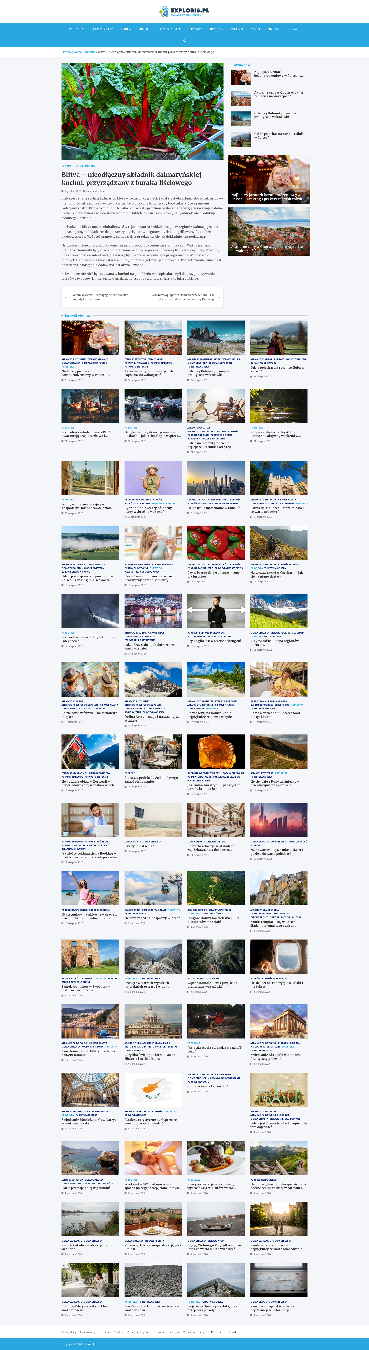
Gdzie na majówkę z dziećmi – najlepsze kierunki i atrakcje (210, 445)
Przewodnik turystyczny (265, 1046)
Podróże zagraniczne (137, 503)
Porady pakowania (233, 773)
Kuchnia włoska (277, 701)
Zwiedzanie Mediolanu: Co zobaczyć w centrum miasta (89, 1121)
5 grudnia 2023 (73, 191)
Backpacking (77, 29)
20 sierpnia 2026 (74, 513)
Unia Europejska (221, 636)
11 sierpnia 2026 (74, 862)
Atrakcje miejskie (72, 1111)
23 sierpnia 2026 (74, 380)
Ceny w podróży (219, 564)
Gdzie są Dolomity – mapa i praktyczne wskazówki (275, 115)
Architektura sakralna (156, 1043)
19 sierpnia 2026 (262, 516)
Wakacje (170, 503)
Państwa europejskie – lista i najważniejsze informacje (272, 1308)
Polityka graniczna (198, 636)
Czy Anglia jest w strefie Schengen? (214, 641)
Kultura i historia (92, 1046)
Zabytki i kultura (291, 917)
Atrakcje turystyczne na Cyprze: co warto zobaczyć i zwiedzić (151, 1121)
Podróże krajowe (296, 359)
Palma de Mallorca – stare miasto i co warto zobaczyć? (277, 510)
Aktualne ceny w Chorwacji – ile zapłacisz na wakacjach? (278, 94)
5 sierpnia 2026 (136, 1128)
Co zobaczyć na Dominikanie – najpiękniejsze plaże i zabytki (210, 715)
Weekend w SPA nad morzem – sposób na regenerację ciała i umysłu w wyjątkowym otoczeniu (153, 1188)
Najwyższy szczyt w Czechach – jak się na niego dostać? (276, 574)
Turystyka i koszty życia (228, 568)
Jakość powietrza (93, 568)
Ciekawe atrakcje (98, 359)
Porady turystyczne (169, 29)
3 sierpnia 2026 (136, 1193)
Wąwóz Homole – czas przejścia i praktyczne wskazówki (212, 985)
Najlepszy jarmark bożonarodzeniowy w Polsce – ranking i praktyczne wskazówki (279, 75)
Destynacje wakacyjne (138, 499)
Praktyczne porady (198, 780)
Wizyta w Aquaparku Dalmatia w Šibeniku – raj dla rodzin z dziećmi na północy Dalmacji (183, 297)
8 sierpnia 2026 (262, 930)
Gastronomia (258, 701)
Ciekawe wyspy (195, 708)
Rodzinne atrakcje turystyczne (206, 438)
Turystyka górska (198, 366)
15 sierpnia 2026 (262, 649)
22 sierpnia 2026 (137, 380)
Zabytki (255, 29)
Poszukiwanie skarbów (226, 776)
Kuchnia (78, 166)
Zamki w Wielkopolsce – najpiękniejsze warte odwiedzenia (276, 1247)
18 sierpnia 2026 (137, 585)
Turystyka (216, 29)
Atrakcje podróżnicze (200, 701)
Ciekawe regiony (197, 362)
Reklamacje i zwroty (74, 848)
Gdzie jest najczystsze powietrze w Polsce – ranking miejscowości (88, 578)
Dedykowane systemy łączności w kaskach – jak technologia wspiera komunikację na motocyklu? (151, 436)
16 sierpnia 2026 (137, 653)
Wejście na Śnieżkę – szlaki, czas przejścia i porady (212, 1308)
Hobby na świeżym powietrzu (204, 773)
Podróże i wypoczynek (74, 909)
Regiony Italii (133, 712)
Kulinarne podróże (261, 704)
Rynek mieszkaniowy (226, 503)
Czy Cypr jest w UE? (139, 846)
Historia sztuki (157, 1046)
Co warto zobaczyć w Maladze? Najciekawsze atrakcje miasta (210, 848)
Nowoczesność (298, 841)
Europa (66, 166)
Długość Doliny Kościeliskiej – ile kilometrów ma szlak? (213, 920)
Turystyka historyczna (264, 913)
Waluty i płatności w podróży (142, 571)
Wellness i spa (272, 636)
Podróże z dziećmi (221, 435)
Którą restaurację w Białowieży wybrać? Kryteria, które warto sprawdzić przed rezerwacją (210, 1188)
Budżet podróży (71, 978)
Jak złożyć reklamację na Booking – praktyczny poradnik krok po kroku (89, 855)
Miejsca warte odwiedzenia (224, 1078)
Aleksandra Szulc (96, 191)
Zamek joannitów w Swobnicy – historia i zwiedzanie (86, 988)
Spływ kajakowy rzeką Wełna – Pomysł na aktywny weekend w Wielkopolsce (274, 436)
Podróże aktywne (288, 564)
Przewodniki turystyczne (140, 640)
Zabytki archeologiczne (264, 917)
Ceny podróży (155, 359)
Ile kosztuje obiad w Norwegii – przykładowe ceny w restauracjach (88, 783)
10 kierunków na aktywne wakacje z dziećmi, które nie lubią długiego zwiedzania (89, 918)
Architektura (258, 909)
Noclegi (143, 29)
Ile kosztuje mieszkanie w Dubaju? (213, 508)
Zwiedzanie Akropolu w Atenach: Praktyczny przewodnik (275, 1057)
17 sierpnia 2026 (262, 581)
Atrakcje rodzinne (261, 359)
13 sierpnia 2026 (262, 722)
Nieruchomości (219, 499)
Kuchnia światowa (100, 773)
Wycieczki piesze (209, 978)
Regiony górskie (197, 909)
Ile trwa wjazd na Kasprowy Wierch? (152, 918)
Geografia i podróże (220, 362)
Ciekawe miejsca (103, 29)
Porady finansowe (161, 362)
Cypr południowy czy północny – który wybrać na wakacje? (150, 510)
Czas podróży (132, 909)
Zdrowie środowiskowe (76, 571)
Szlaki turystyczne (261, 773)
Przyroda (196, 29)
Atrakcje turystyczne (263, 499)
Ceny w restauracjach (74, 773)
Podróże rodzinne (198, 435)
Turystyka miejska (261, 1050)
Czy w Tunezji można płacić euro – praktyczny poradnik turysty (151, 578)
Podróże (279, 359)
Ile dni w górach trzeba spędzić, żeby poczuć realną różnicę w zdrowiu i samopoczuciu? (278, 1188)
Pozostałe (274, 29)
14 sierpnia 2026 (137, 725)
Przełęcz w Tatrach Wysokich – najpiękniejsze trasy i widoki (148, 985)
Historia (273, 909)
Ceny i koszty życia (135, 359)
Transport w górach (154, 909)
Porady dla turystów (137, 564)
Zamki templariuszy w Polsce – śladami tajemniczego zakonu (274, 924)
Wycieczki (237, 29)
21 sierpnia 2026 (262, 376)
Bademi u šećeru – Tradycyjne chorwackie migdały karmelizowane (99, 297)
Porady (90, 166)
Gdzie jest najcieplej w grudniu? (86, 1188)
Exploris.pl (88, 1344)
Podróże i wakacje (198, 1081)
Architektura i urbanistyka (203, 359)
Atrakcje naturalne (73, 564)
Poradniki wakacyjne (137, 362)
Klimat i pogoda (91, 1183)
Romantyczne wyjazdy (263, 362)
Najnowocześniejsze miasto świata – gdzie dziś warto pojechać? (278, 851)
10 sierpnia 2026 (262, 858)
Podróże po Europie (282, 503)
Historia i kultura (135, 1046)
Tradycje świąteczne (94, 362)
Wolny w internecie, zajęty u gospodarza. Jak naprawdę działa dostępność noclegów (87, 508)
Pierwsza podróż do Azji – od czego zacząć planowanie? (151, 779)
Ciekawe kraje (156, 632)
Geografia (298, 632)
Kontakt (294, 29)
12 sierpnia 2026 (199, 794)
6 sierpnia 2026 (199, 1056)
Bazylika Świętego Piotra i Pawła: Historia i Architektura (150, 1057)
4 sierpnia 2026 (262, 1132)
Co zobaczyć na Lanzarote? (207, 1086)
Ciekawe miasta (287, 499)
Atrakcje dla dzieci (198, 427)
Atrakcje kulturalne (74, 359)
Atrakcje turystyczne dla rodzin (207, 431)
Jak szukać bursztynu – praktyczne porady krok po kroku (213, 787)
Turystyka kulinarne (262, 708)
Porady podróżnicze (97, 841)
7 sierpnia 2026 (73, 1060)
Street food (281, 704)
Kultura (126, 29)
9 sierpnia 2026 (136, 923)
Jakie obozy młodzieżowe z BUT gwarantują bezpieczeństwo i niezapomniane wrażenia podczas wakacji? (87, 437)
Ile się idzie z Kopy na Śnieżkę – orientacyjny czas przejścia (274, 783)
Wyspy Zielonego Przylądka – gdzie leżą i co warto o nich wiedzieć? (214, 1247)
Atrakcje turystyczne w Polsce (80, 704)
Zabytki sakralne (135, 1050)
